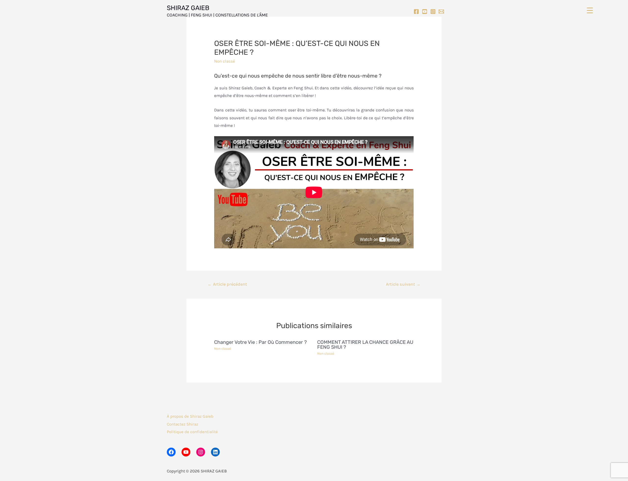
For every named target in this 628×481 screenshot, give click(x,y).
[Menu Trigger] (590, 10)
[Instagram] (433, 11)
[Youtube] (424, 11)
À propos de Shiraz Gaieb (190, 416)
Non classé (224, 61)
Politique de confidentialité (192, 431)
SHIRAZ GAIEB (188, 8)
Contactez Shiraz (182, 424)
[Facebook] (416, 11)
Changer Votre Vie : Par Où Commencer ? (260, 342)
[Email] (441, 11)
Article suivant (403, 284)
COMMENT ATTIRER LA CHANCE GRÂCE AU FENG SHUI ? (365, 344)
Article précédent (227, 284)
